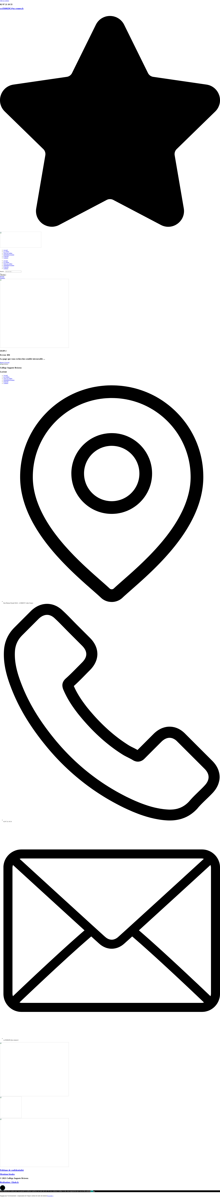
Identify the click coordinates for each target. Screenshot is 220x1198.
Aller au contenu (4, 0)
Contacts (5, 258)
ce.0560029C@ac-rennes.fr (12, 8)
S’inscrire (6, 256)
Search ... (2, 271)
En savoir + (50, 1196)
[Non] (94, 1191)
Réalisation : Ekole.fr (9, 1182)
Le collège (6, 251)
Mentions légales (7, 1174)
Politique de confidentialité (12, 1170)
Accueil (5, 250)
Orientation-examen (8, 254)
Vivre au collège (7, 253)
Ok (92, 1191)
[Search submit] (0, 273)
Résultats (3, 275)
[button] (2, 1187)
